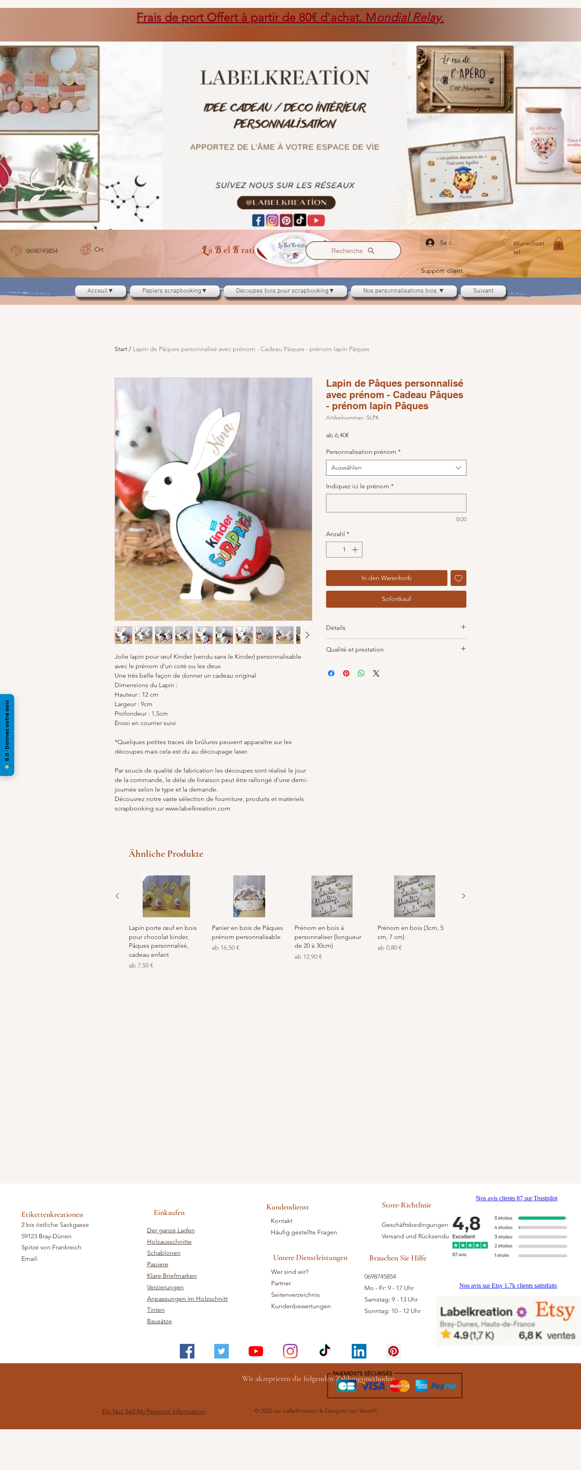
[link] (558, 243)
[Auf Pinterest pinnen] (346, 673)
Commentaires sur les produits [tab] (166, 912)
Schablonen (164, 1298)
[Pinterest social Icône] (393, 1396)
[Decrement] (332, 549)
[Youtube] (256, 1396)
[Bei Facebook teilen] (331, 673)
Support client (441, 270)
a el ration (233, 250)
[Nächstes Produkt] (463, 1143)
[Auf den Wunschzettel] (458, 578)
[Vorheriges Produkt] (117, 1143)
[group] (290, 1170)
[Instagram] (290, 1396)
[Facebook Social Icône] (187, 1396)
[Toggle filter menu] (448, 935)
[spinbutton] (344, 549)
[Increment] (355, 549)
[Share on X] (376, 673)
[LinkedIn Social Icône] (359, 1396)
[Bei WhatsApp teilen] (361, 673)
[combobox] (396, 468)
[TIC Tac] (324, 1396)
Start (121, 349)
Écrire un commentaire (381, 859)
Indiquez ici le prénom (360, 486)
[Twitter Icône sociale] (221, 1396)
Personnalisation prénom (363, 451)
